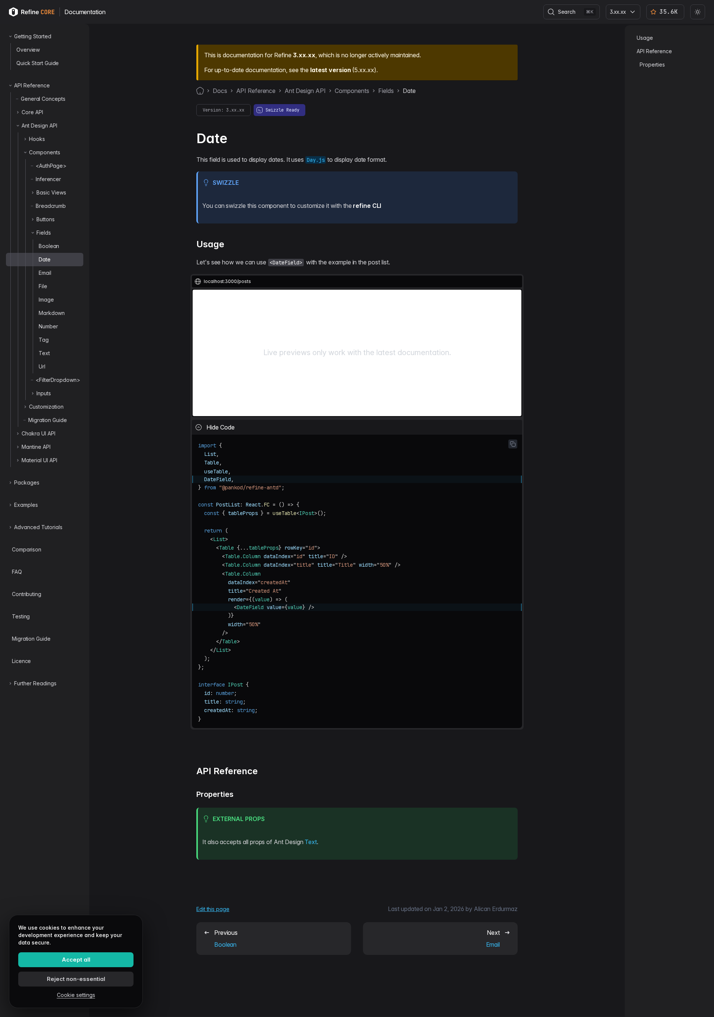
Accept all (76, 959)
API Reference (256, 90)
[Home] (200, 90)
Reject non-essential (76, 978)
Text (311, 842)
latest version (330, 70)
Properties (652, 64)
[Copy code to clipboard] (512, 444)
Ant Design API (304, 90)
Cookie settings (76, 995)
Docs (220, 90)
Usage (645, 38)
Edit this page (212, 909)
